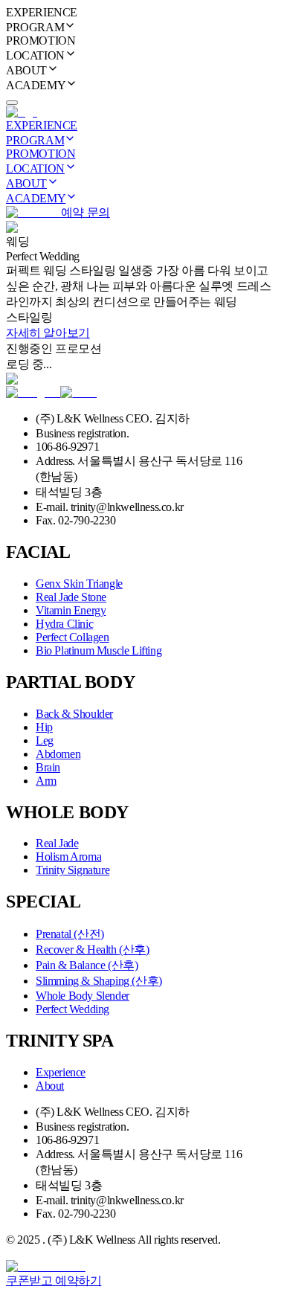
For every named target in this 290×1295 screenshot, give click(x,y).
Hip (44, 727)
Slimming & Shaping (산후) (99, 980)
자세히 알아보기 (48, 333)
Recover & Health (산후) (92, 949)
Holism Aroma (68, 856)
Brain (48, 767)
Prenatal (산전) (70, 934)
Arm (46, 780)
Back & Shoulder (74, 713)
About (50, 1085)
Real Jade (57, 843)
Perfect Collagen (72, 637)
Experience (61, 1072)
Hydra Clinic (64, 623)
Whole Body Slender (82, 995)
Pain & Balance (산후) (87, 965)
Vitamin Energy (71, 610)
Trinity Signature (72, 870)
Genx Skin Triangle (79, 583)
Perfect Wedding (72, 1009)
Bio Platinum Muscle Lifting (98, 650)
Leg (45, 740)
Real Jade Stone (71, 597)
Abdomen (58, 754)
